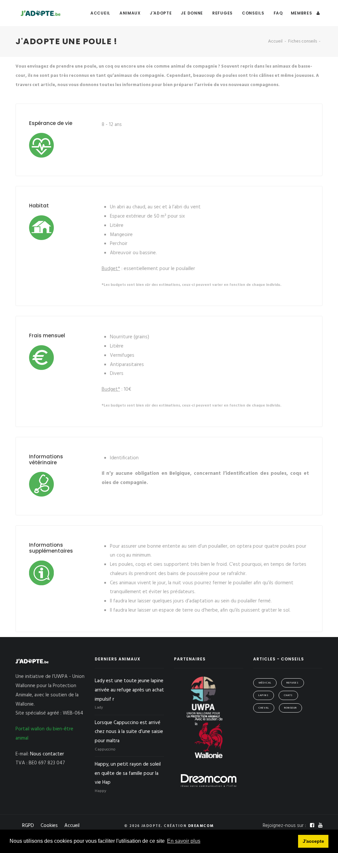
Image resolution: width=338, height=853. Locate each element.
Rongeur (290, 708)
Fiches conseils (302, 41)
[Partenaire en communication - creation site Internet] (208, 780)
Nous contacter (47, 754)
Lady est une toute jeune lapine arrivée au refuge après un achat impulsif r (129, 690)
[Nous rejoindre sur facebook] (313, 826)
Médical (264, 683)
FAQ (278, 13)
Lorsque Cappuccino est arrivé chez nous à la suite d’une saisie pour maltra (129, 732)
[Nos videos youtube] (320, 826)
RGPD (28, 826)
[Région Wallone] (208, 738)
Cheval (263, 708)
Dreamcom (201, 826)
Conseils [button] (253, 13)
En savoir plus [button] (183, 841)
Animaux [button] (130, 13)
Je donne (192, 13)
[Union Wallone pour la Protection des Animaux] (204, 697)
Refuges (222, 13)
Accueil (100, 13)
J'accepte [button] (313, 841)
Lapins (263, 695)
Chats (288, 695)
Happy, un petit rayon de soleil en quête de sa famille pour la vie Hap (128, 773)
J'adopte (161, 13)
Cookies (49, 826)
